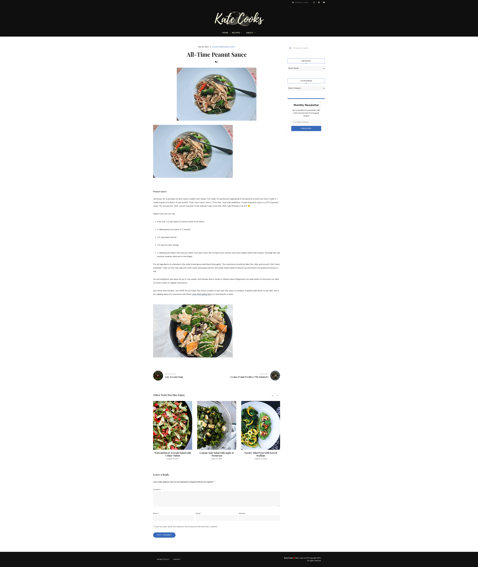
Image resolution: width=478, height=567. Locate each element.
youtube (323, 2)
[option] (172, 430)
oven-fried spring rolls (201, 294)
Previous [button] (272, 395)
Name (156, 513)
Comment (157, 489)
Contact (177, 559)
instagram (313, 2)
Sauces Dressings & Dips (223, 47)
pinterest (318, 2)
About (249, 33)
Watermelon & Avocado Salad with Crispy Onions (172, 454)
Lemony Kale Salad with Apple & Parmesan (217, 454)
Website (242, 513)
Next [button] (277, 395)
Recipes (236, 33)
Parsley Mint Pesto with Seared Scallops (260, 454)
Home (225, 33)
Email (198, 513)
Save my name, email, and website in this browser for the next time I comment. (186, 526)
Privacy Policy (163, 559)
